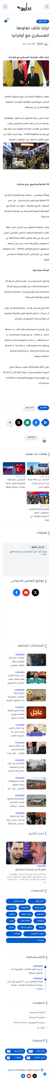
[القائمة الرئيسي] (47, 7)
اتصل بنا (41, 1027)
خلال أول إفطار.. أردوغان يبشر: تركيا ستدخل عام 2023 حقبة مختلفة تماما (15, 820)
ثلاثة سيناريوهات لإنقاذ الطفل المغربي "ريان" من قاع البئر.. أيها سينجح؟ (15, 785)
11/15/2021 (19, 725)
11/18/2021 (19, 673)
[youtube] (26, 592)
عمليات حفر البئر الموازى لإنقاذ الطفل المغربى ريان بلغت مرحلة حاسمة (16, 662)
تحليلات (12, 914)
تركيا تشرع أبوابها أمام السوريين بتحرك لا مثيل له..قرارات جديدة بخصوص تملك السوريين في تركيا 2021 (15, 715)
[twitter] (35, 592)
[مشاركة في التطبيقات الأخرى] (10, 422)
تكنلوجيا (40, 921)
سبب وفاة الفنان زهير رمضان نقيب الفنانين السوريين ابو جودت (15, 680)
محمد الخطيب (37, 934)
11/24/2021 (19, 743)
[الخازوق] (26, 7)
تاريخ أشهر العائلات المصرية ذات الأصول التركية (15, 697)
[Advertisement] (26, 620)
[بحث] (5, 7)
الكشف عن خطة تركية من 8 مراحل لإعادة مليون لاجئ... (38, 483)
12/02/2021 (19, 760)
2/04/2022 (19, 655)
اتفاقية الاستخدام (37, 1017)
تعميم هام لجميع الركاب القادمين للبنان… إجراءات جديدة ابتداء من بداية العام (16, 803)
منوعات (40, 940)
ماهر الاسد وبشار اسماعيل (30, 869)
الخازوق (40, 914)
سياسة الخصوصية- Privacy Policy (29, 1022)
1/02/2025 (41, 866)
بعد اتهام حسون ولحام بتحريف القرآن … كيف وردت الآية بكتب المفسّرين (15, 750)
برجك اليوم (26, 914)
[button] (36, 422)
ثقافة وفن (25, 921)
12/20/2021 (38, 979)
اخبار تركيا (43, 21)
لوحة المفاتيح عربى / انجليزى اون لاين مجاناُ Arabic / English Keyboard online (25, 985)
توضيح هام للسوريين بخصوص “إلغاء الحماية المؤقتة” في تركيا (39, 515)
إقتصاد (12, 908)
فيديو (11, 927)
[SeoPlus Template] (42, 1070)
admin (40, 44)
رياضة (41, 927)
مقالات (16, 934)
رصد (12, 921)
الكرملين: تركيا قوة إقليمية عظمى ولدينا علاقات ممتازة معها (15, 483)
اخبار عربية (39, 908)
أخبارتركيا (25, 908)
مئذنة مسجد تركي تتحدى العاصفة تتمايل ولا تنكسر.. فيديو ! (15, 768)
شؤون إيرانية (26, 927)
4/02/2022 (19, 813)
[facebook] (16, 592)
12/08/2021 (19, 690)
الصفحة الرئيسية (37, 1012)
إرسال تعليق (38, 547)
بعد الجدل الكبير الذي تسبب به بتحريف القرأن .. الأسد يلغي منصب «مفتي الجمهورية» (15, 732)
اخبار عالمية (19, 901)
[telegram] (17, 1076)
